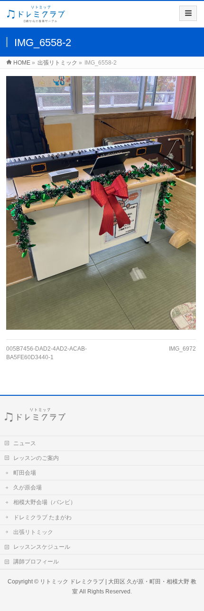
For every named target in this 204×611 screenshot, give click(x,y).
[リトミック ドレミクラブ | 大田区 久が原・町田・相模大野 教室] (36, 17)
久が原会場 (27, 487)
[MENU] (188, 13)
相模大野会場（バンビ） (44, 502)
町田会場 (24, 472)
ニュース (24, 443)
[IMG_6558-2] (101, 203)
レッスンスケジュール (41, 547)
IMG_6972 (182, 348)
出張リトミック (33, 532)
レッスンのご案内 (36, 458)
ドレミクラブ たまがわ (42, 517)
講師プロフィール (36, 561)
